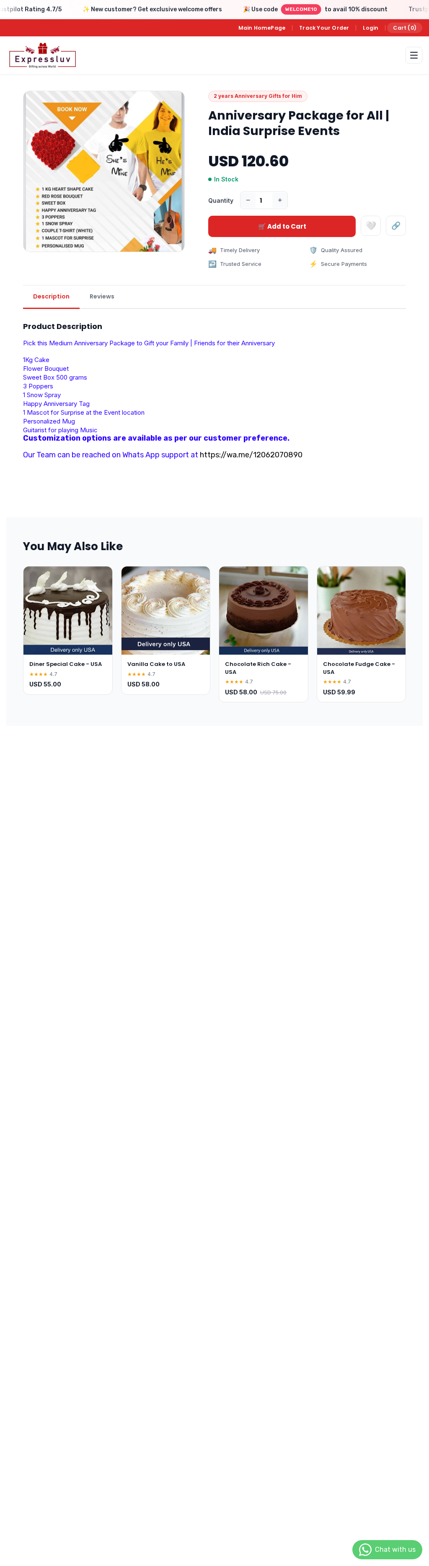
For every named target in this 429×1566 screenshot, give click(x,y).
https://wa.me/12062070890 (251, 454)
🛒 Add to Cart (282, 226)
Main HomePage (262, 27)
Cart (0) (404, 27)
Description (51, 296)
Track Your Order (324, 27)
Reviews (102, 296)
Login (370, 27)
